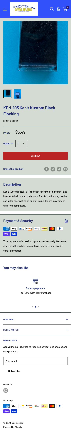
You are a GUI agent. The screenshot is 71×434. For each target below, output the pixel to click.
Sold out (35, 155)
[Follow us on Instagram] (5, 390)
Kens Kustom (10, 121)
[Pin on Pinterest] (53, 168)
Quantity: (8, 143)
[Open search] (52, 9)
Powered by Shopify (12, 427)
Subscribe (14, 371)
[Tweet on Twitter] (59, 168)
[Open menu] (5, 9)
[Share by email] (65, 168)
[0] (65, 9)
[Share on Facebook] (46, 168)
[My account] (58, 9)
